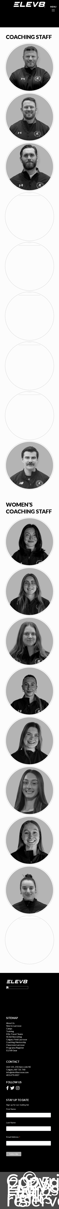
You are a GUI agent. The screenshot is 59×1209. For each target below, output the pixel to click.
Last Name (11, 1123)
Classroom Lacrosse (15, 1045)
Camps (9, 1028)
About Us (10, 1023)
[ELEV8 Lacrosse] (29, 4)
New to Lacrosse (13, 1026)
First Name (11, 1109)
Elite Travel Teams (14, 1034)
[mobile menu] (52, 6)
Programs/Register (15, 1047)
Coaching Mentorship (16, 1042)
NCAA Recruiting (14, 1037)
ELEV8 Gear (11, 1050)
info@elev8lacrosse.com (17, 1072)
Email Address (13, 1137)
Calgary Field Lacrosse (16, 1039)
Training (10, 1031)
